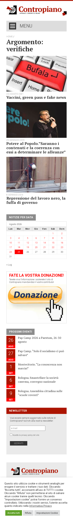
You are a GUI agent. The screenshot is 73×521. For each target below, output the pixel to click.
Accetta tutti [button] (13, 513)
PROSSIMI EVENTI (20, 331)
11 (19, 242)
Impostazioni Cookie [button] (47, 513)
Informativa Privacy (40, 506)
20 (36, 247)
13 (36, 242)
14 (44, 242)
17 (10, 247)
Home (9, 36)
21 (44, 247)
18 (19, 247)
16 (62, 242)
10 (10, 242)
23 (62, 247)
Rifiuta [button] (28, 513)
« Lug (9, 264)
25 (19, 252)
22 (53, 247)
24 (10, 252)
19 (27, 247)
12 (27, 242)
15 (53, 242)
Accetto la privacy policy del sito (26, 435)
